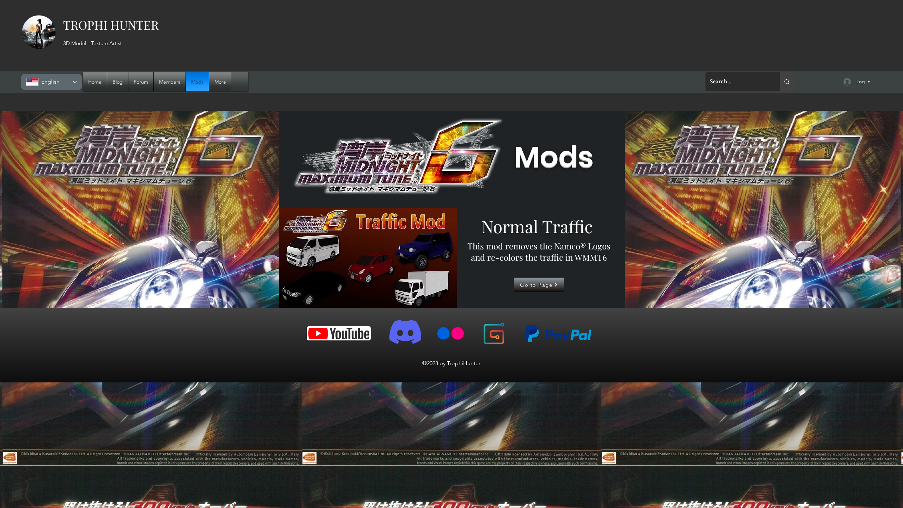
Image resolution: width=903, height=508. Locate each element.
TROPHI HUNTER (111, 25)
